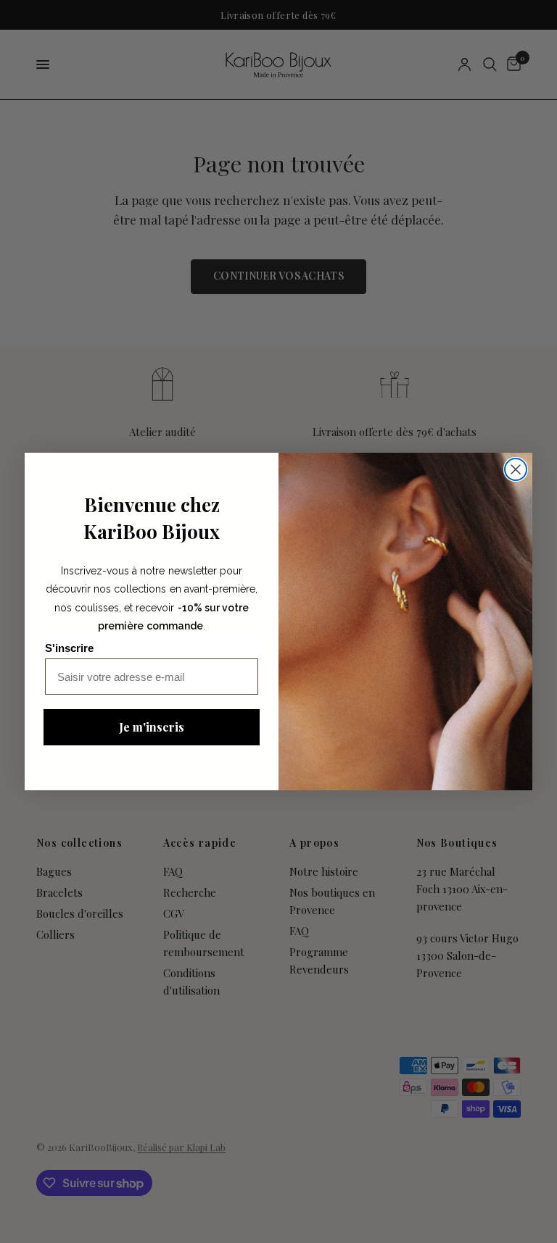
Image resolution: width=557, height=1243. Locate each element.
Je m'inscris (151, 726)
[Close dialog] (516, 469)
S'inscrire (69, 648)
